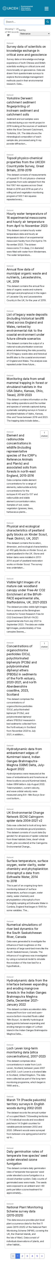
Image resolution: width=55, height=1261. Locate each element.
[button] (8, 35)
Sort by (22, 30)
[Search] (48, 22)
